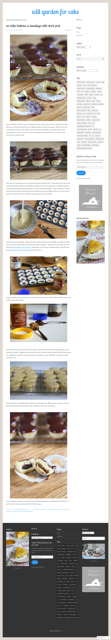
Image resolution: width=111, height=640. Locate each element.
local (83, 117)
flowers (98, 101)
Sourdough (88, 132)
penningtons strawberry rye (84, 126)
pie (93, 126)
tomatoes (97, 136)
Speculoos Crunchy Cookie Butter (20, 250)
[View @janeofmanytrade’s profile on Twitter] (77, 19)
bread (78, 91)
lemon (98, 113)
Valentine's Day (100, 139)
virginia (79, 145)
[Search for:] (90, 59)
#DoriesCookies (81, 82)
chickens (87, 91)
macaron (88, 117)
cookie (86, 94)
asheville (79, 85)
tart (90, 136)
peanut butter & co (13, 511)
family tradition (80, 101)
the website (22, 504)
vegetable (84, 142)
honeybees (79, 113)
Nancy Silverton (81, 120)
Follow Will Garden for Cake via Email (41, 543)
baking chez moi (40, 509)
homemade (95, 110)
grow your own (86, 107)
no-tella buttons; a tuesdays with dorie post (33, 25)
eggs (94, 98)
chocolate (93, 91)
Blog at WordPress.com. (55, 631)
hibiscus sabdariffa (81, 110)
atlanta (84, 85)
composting (80, 94)
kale (94, 113)
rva (100, 129)
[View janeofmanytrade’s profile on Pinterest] (81, 19)
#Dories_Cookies (90, 82)
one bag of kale (96, 120)
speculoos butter (26, 511)
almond (98, 82)
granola (79, 107)
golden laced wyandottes (97, 104)
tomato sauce (80, 139)
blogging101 (99, 88)
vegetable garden (92, 142)
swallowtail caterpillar (82, 136)
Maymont (94, 117)
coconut (99, 91)
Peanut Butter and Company (22, 247)
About (78, 32)
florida (93, 101)
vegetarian (100, 142)
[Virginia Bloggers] (90, 210)
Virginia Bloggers (86, 145)
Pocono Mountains (81, 129)
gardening (79, 104)
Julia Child (89, 113)
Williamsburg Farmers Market (84, 148)
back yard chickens (92, 85)
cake (48, 509)
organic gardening (81, 123)
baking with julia (90, 88)
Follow (34, 562)
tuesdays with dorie (22, 509)
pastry (89, 123)
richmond (95, 129)
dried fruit (89, 98)
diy (101, 94)
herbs (92, 107)
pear (93, 123)
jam (85, 113)
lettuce (78, 117)
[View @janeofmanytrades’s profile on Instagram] (79, 19)
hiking (89, 110)
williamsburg (95, 145)
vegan (78, 142)
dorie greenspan (64, 509)
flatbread (88, 101)
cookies (91, 94)
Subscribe (81, 173)
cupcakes (54, 509)
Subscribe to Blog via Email (86, 156)
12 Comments (68, 30)
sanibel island (80, 132)
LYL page (38, 504)
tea (93, 136)
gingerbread (87, 104)
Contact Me (79, 35)
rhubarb (90, 129)
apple (103, 82)
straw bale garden (96, 132)
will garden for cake (55, 11)
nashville (88, 120)
